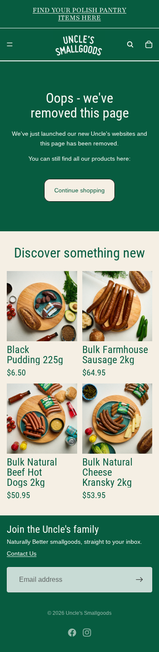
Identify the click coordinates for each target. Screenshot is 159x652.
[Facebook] (72, 632)
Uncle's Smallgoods (89, 613)
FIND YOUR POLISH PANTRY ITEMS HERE (79, 13)
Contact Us (21, 553)
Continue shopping (79, 190)
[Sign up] (139, 579)
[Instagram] (87, 632)
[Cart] (148, 44)
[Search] (130, 44)
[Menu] (10, 44)
